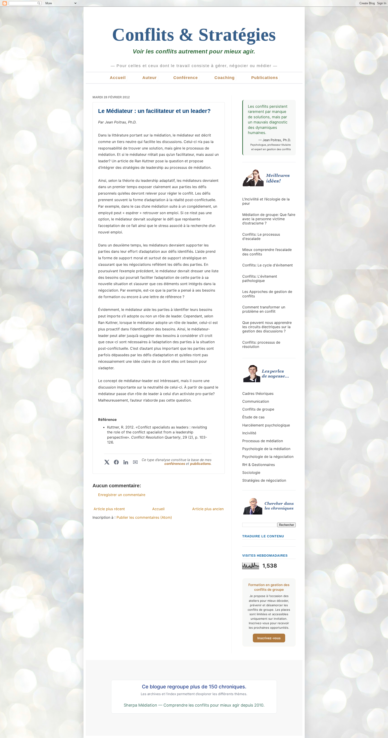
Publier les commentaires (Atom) (144, 517)
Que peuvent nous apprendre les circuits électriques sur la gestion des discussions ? (267, 326)
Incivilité (249, 433)
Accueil (118, 77)
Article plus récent (109, 509)
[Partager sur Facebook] (116, 462)
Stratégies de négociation (264, 480)
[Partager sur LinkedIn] (126, 462)
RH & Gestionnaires (258, 464)
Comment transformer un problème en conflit (263, 309)
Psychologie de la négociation (267, 456)
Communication (255, 401)
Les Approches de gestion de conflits (267, 293)
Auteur (149, 77)
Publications (264, 77)
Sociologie (251, 472)
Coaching (224, 77)
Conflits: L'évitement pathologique (259, 278)
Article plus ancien (208, 509)
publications (200, 463)
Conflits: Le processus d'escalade (261, 236)
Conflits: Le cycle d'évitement (267, 265)
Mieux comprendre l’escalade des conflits (267, 251)
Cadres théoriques (257, 393)
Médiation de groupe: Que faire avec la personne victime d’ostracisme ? (268, 218)
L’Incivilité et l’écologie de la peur (266, 201)
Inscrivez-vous (269, 638)
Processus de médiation (262, 441)
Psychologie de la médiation (266, 448)
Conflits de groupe (258, 409)
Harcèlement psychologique (266, 425)
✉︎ (135, 462)
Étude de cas (253, 417)
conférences (175, 463)
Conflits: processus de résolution (261, 344)
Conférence (185, 77)
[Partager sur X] (107, 462)
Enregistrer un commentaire (121, 494)
